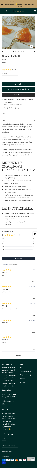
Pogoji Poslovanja (25, 375)
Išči (21, 367)
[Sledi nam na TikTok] (4, 438)
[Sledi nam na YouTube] (12, 434)
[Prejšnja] (3, 51)
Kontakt (22, 382)
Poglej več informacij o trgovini (12, 108)
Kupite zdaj (18, 95)
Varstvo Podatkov (25, 371)
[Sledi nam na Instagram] (8, 434)
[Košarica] (34, 11)
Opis (3, 120)
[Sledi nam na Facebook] (4, 434)
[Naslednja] (34, 51)
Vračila (22, 378)
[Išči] (6, 11)
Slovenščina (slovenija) (9, 446)
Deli (3, 113)
